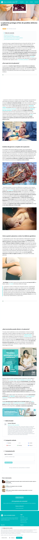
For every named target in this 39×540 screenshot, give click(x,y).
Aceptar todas (19, 537)
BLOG (27, 2)
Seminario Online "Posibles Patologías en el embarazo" (20, 379)
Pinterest (9, 445)
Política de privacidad (24, 517)
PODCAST (36, 2)
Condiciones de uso (23, 522)
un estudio (32, 56)
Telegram (30, 445)
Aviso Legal (22, 516)
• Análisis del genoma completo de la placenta (11, 36)
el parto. (31, 114)
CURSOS (31, 2)
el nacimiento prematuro (23, 59)
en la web (11, 283)
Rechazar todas (4, 537)
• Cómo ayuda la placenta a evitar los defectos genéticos (13, 37)
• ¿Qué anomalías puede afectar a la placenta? (11, 39)
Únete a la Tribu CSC (19, 497)
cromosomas (10, 190)
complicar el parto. (28, 336)
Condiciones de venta (24, 519)
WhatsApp (20, 445)
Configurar (13, 537)
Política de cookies (23, 520)
